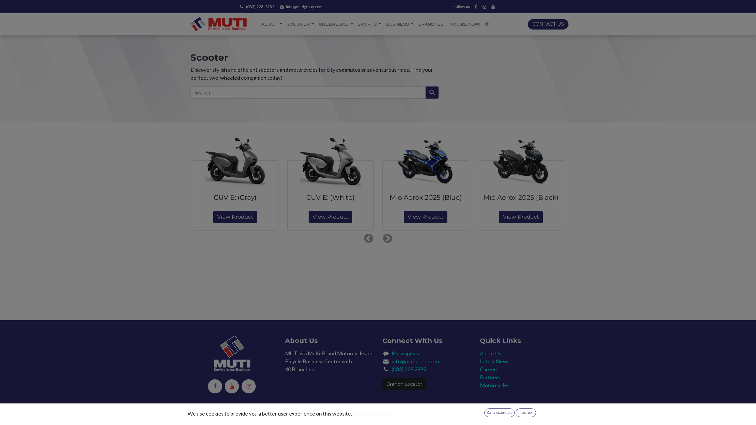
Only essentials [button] (499, 412)
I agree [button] (526, 412)
